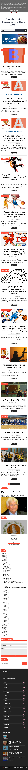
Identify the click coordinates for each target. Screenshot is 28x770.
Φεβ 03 (6, 620)
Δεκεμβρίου (6, 564)
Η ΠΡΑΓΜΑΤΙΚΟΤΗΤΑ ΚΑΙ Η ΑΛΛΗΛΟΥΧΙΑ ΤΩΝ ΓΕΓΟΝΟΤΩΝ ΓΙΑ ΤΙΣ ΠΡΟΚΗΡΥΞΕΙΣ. (16, 748)
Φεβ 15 (6, 606)
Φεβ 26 (6, 591)
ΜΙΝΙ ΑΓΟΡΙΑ (7, 708)
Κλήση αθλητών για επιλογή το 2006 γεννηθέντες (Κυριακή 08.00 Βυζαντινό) (14, 214)
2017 (3, 625)
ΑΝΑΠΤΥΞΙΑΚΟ (6, 158)
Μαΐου (4, 574)
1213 (16, 484)
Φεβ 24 (6, 594)
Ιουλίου (5, 571)
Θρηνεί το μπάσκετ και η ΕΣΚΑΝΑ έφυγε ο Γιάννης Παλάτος (15, 742)
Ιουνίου (5, 573)
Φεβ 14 (6, 607)
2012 (3, 632)
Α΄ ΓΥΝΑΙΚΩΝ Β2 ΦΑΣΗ (14, 433)
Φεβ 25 (6, 592)
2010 (3, 635)
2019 (3, 563)
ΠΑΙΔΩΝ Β (6, 719)
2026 (3, 553)
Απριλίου (5, 575)
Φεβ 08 (6, 614)
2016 (3, 627)
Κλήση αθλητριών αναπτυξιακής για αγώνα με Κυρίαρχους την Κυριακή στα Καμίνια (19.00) (14, 252)
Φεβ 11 (6, 612)
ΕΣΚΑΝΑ (3, 767)
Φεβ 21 (6, 598)
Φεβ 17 (6, 603)
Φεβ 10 (6, 613)
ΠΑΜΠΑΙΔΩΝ (7, 724)
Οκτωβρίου (5, 567)
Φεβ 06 (6, 617)
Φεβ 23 (6, 595)
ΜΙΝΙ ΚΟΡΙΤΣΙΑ (7, 711)
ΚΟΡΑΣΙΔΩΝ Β (7, 706)
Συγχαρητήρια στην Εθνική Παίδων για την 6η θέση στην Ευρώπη (16, 759)
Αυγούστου (5, 570)
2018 (3, 624)
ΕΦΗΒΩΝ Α (6, 695)
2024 (3, 556)
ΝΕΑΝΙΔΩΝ (6, 714)
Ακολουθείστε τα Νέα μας (14, 544)
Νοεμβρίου (5, 566)
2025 (3, 555)
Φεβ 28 (6, 579)
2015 (3, 628)
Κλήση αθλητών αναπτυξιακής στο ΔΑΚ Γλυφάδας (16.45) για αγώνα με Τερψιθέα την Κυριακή (14, 328)
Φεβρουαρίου (6, 578)
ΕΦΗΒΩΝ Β (6, 698)
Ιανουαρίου (5, 623)
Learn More (12, 10)
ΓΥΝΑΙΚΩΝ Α (5, 416)
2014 (3, 629)
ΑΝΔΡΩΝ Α (5, 82)
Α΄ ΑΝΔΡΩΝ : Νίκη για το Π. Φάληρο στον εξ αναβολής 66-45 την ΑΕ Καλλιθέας (14, 101)
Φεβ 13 (6, 609)
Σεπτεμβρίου (6, 568)
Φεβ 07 (6, 616)
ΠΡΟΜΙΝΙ (6, 727)
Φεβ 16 (6, 605)
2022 (3, 559)
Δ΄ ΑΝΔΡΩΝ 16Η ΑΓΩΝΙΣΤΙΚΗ (14, 400)
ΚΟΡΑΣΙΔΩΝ (7, 703)
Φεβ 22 (6, 597)
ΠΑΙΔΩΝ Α (6, 716)
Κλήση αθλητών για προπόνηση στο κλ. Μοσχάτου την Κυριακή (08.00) (14, 177)
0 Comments (17, 68)
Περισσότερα (14, 77)
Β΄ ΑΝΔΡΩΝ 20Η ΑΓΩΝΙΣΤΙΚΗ (14, 66)
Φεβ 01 (6, 621)
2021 (3, 560)
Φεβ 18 (6, 602)
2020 (3, 562)
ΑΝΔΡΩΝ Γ (6, 687)
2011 (3, 634)
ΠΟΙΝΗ (4, 348)
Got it (18, 10)
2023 (3, 557)
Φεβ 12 (6, 610)
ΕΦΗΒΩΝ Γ (6, 700)
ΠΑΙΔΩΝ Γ (6, 722)
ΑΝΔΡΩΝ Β (5, 49)
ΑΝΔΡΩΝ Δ (5, 383)
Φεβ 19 (6, 601)
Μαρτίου (5, 577)
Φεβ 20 (6, 599)
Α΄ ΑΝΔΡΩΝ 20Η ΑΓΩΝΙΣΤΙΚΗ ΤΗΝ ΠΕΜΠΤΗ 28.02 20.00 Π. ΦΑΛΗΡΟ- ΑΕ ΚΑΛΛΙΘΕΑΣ (14, 138)
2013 (3, 631)
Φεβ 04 (6, 619)
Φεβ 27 (6, 590)
